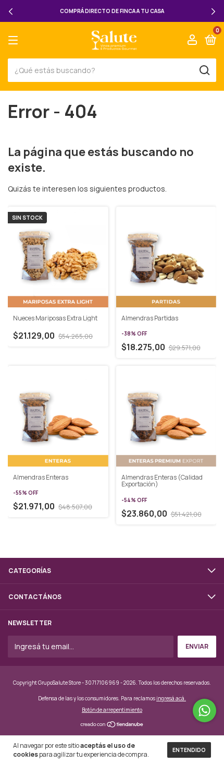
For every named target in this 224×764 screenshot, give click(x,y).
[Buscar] (204, 70)
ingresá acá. (171, 698)
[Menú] (15, 40)
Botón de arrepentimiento (112, 709)
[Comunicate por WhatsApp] (204, 710)
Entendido (189, 750)
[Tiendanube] (112, 725)
